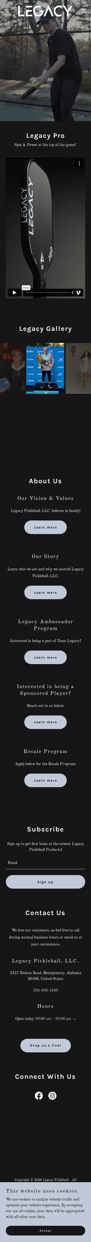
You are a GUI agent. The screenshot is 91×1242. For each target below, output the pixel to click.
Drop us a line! (45, 1045)
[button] (8, 11)
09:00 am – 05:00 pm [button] (53, 1019)
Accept (46, 1230)
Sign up (45, 882)
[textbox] (45, 863)
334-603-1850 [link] (45, 991)
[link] (45, 11)
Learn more (45, 527)
